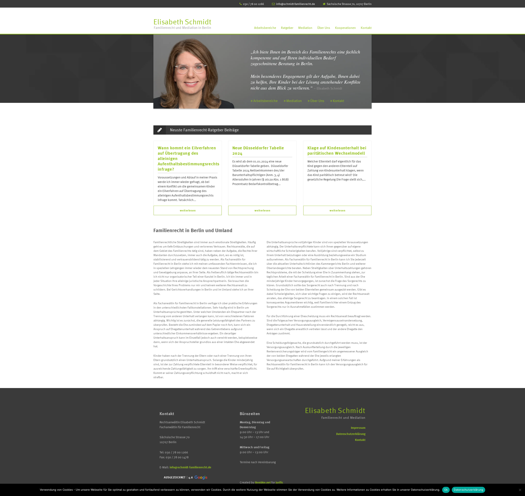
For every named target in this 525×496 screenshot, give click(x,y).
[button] (185, 477)
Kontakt (366, 27)
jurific (279, 482)
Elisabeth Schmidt (182, 23)
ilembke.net (263, 482)
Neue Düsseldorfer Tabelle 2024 (258, 150)
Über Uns (323, 27)
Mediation (305, 27)
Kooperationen (345, 27)
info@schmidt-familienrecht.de (295, 4)
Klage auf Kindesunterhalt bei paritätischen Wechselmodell (336, 150)
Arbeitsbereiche (265, 27)
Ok (446, 489)
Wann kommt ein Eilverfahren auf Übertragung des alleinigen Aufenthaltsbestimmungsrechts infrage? (188, 158)
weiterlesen (188, 210)
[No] (520, 490)
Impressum (358, 427)
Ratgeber (287, 27)
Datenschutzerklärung (350, 433)
